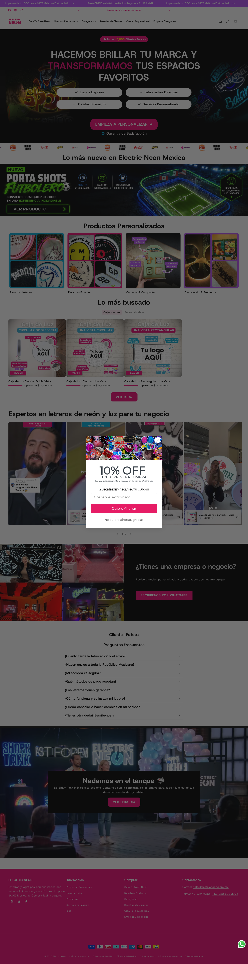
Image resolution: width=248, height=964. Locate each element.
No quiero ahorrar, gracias (124, 520)
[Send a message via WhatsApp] (241, 944)
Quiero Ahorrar (124, 508)
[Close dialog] (158, 440)
